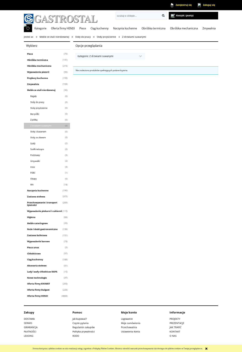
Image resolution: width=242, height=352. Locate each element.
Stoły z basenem (38, 131)
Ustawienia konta (130, 331)
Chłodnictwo (34, 253)
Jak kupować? (79, 318)
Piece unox (33, 247)
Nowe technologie (37, 277)
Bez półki (34, 113)
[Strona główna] (61, 17)
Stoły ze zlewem (38, 137)
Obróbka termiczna (37, 59)
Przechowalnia (129, 327)
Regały (33, 96)
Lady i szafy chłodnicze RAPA (42, 271)
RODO (75, 335)
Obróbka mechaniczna (39, 65)
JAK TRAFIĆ (175, 327)
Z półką (33, 119)
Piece (30, 53)
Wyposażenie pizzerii (38, 71)
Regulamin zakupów (83, 327)
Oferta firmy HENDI (37, 295)
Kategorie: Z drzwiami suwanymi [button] (95, 56)
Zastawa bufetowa (37, 235)
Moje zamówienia (130, 323)
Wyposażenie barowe (38, 241)
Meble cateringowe (37, 223)
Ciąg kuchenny (35, 259)
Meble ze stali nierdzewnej (41, 90)
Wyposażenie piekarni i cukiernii (44, 211)
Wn (32, 184)
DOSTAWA (29, 318)
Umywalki (35, 161)
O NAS (173, 335)
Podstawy (35, 155)
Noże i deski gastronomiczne (42, 229)
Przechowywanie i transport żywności (42, 203)
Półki (32, 172)
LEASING (28, 335)
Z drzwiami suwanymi (40, 125)
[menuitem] (40, 28)
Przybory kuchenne (37, 78)
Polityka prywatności (83, 331)
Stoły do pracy (37, 102)
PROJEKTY (175, 318)
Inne (32, 166)
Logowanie (127, 318)
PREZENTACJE (177, 323)
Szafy (32, 143)
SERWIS (28, 323)
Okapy (33, 178)
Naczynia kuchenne (38, 190)
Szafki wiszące (37, 149)
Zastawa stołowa (36, 196)
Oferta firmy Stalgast (38, 289)
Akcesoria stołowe (37, 265)
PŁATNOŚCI (30, 331)
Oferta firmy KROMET (38, 283)
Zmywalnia (33, 84)
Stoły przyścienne (38, 108)
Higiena (31, 217)
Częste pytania (80, 323)
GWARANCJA (31, 327)
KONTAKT (175, 331)
